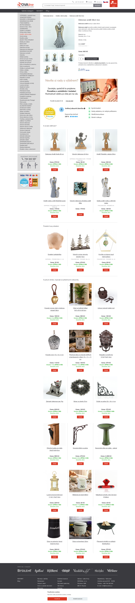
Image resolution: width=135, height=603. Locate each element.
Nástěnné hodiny (24, 87)
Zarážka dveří (23, 145)
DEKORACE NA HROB (26, 21)
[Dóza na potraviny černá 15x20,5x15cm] (54, 539)
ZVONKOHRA (24, 28)
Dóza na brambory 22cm (80, 541)
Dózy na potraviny (25, 66)
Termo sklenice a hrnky (26, 117)
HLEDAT (97, 5)
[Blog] (48, 11)
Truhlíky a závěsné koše (26, 119)
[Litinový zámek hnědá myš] (106, 306)
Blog (19, 581)
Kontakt (90, 2)
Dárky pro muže (24, 45)
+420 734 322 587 (79, 2)
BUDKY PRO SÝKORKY (27, 40)
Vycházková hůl (24, 134)
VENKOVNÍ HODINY (25, 17)
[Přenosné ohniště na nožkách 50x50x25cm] (106, 539)
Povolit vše (57, 598)
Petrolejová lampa (25, 91)
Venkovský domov (48, 16)
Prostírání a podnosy (25, 96)
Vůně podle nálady (25, 132)
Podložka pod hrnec (25, 92)
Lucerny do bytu (24, 85)
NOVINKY (40, 11)
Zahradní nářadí (24, 140)
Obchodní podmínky (63, 583)
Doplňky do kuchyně (25, 62)
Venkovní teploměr (25, 130)
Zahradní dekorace (25, 136)
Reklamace (41, 581)
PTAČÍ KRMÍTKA (24, 23)
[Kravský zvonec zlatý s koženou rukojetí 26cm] (54, 306)
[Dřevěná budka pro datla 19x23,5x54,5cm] (54, 446)
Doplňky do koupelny (26, 60)
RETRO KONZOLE (25, 25)
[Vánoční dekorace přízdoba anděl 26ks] (80, 199)
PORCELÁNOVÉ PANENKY (28, 94)
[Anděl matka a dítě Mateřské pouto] (54, 199)
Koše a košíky (24, 79)
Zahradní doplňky (25, 138)
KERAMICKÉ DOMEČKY (27, 76)
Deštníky (22, 55)
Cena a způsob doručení (45, 586)
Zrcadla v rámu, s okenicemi (27, 149)
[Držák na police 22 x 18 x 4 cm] (106, 399)
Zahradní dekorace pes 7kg (54, 401)
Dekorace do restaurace (26, 49)
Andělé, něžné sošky (25, 34)
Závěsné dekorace (25, 147)
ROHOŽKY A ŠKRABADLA (27, 19)
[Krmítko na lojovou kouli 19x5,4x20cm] (106, 252)
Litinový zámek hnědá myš (106, 308)
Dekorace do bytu (25, 47)
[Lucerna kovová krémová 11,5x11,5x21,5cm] (54, 493)
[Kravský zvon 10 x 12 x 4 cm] (54, 353)
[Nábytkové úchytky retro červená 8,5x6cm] (106, 493)
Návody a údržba (43, 578)
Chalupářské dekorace (26, 74)
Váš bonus (99, 2)
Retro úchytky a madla (26, 104)
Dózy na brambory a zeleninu (28, 64)
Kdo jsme (40, 588)
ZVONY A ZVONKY (25, 30)
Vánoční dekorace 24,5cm (80, 154)
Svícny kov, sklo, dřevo (26, 115)
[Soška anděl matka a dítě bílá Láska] (106, 199)
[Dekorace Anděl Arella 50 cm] (54, 152)
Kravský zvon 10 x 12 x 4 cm (55, 355)
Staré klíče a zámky (25, 109)
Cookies (60, 588)
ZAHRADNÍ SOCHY (25, 141)
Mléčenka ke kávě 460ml (80, 495)
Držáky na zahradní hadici (27, 68)
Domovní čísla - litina (25, 27)
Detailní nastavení (77, 598)
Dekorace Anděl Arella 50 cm (54, 154)
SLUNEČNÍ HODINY (25, 106)
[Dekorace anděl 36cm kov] (59, 49)
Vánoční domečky (25, 124)
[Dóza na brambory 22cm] (80, 539)
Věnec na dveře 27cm (80, 401)
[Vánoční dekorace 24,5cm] (80, 152)
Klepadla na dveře (25, 77)
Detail (54, 169)
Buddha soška (24, 38)
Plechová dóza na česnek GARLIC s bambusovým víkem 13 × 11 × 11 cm (80, 357)
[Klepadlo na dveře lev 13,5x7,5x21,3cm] (106, 353)
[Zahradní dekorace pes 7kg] (54, 399)
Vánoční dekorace (25, 123)
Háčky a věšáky (24, 70)
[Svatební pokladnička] (54, 252)
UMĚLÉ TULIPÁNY (25, 121)
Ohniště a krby (24, 89)
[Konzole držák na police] (80, 446)
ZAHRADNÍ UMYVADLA (27, 143)
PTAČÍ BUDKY (24, 98)
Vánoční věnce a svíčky (26, 126)
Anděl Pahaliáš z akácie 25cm (106, 154)
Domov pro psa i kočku (26, 59)
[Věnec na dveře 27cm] (80, 399)
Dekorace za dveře (25, 53)
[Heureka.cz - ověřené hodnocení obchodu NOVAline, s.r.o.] (24, 186)
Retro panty (23, 102)
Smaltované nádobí (25, 108)
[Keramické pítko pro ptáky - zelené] (106, 446)
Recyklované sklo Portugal (27, 100)
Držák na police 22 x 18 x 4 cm (106, 401)
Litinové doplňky (24, 81)
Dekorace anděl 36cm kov (77, 16)
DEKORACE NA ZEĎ (26, 51)
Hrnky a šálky (23, 72)
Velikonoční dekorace (26, 128)
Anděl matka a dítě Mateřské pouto (55, 201)
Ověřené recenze (63, 578)
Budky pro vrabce (25, 42)
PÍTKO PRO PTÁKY (25, 32)
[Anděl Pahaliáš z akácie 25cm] (106, 152)
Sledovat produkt (91, 59)
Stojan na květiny (24, 111)
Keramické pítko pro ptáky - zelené (106, 448)
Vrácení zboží (42, 583)
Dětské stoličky (24, 57)
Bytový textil (23, 44)
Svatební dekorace (25, 113)
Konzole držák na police (80, 448)
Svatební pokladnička (54, 254)
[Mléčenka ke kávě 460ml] (80, 493)
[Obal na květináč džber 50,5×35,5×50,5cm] (80, 306)
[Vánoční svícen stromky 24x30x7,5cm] (80, 252)
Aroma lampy (23, 36)
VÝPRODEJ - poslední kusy (27, 15)
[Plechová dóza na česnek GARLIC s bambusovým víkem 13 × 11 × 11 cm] (80, 353)
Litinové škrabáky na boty (27, 83)
